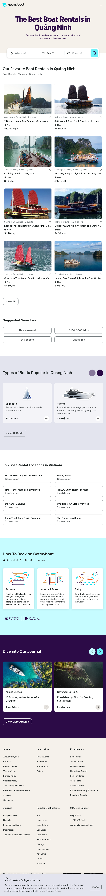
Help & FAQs (76, 815)
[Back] (92, 373)
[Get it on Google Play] (33, 619)
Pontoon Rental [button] (77, 776)
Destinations (8, 830)
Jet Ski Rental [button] (76, 761)
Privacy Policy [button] (53, 891)
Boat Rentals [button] (76, 757)
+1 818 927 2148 (77, 820)
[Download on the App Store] (12, 619)
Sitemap (7, 795)
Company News (10, 815)
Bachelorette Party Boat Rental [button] (84, 790)
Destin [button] (40, 858)
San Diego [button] (41, 830)
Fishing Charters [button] (77, 766)
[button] (9, 74)
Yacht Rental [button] (75, 781)
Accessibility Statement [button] (13, 785)
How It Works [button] (43, 757)
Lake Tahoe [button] (42, 825)
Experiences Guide (12, 825)
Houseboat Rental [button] (78, 771)
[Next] (100, 373)
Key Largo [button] (41, 854)
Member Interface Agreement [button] (16, 790)
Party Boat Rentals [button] (78, 795)
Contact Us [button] (8, 800)
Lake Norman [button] (43, 849)
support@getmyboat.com (81, 825)
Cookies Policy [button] (10, 781)
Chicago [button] (40, 844)
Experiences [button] (77, 749)
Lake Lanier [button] (42, 820)
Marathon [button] (41, 863)
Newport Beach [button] (44, 839)
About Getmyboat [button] (11, 757)
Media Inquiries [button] (10, 766)
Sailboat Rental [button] (77, 785)
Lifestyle (7, 820)
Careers (7, 761)
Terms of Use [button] (9, 771)
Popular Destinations (48, 808)
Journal (7, 808)
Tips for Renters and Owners (16, 834)
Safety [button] (40, 771)
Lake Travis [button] (42, 834)
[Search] (94, 53)
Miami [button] (39, 815)
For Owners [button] (42, 761)
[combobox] (23, 53)
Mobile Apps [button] (42, 766)
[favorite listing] (50, 117)
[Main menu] (101, 5)
